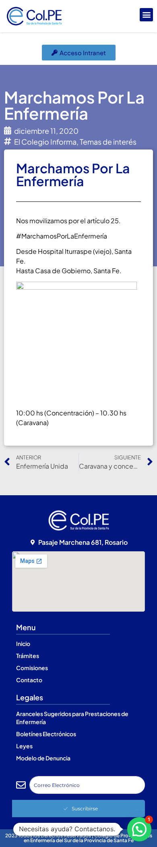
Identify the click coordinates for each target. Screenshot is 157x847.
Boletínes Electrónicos (46, 733)
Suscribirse (85, 808)
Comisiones (32, 667)
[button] (146, 14)
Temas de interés (108, 141)
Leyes (24, 745)
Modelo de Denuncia (43, 758)
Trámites (27, 655)
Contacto (29, 679)
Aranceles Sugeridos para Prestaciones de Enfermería (72, 717)
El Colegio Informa (45, 141)
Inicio (23, 643)
